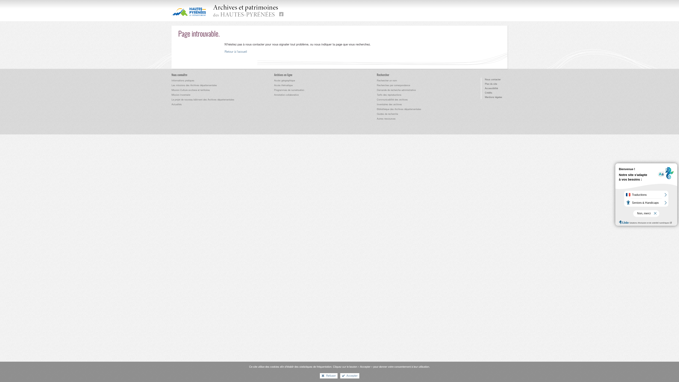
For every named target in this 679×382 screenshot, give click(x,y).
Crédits (488, 92)
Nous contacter (493, 79)
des (245, 11)
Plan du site (491, 83)
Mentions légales (493, 97)
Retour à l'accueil (236, 51)
